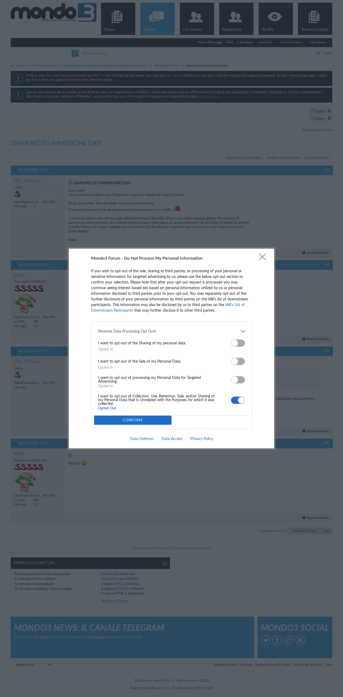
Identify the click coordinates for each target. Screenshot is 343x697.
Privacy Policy (202, 439)
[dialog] (171, 348)
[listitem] (171, 331)
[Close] (264, 259)
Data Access (172, 439)
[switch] (238, 343)
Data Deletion (142, 439)
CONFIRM (133, 420)
